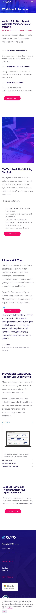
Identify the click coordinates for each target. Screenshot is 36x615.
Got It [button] (4, 611)
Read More (10, 608)
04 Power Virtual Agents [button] (10, 466)
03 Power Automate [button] (9, 463)
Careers (5, 571)
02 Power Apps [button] (7, 460)
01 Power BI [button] (6, 422)
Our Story (5, 568)
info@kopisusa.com (10, 553)
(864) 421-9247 (8, 548)
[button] (32, 2)
